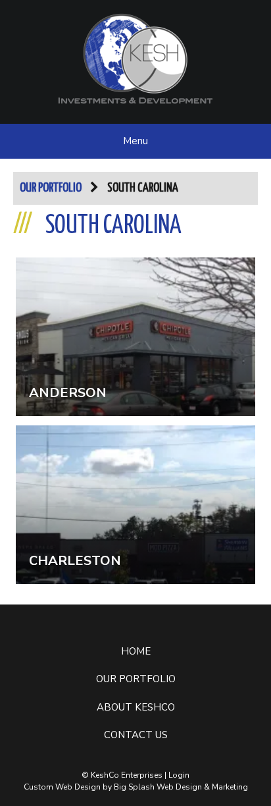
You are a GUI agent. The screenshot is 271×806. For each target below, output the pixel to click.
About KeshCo (136, 707)
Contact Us (136, 734)
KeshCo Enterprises (135, 58)
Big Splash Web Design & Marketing (181, 787)
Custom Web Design (62, 787)
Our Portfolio (51, 188)
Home (136, 651)
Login (178, 775)
